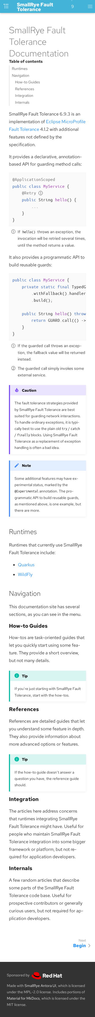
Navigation (20, 75)
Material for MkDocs (23, 998)
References (24, 89)
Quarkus (26, 565)
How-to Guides (27, 82)
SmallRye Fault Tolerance (35, 7)
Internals (22, 102)
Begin (79, 945)
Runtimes (19, 68)
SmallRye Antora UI (40, 985)
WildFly (25, 574)
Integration (24, 95)
